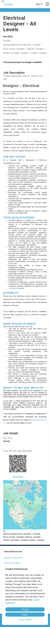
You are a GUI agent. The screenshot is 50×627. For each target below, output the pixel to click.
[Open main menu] (47, 4)
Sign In (39, 4)
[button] (25, 504)
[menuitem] (7, 4)
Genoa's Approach (13, 557)
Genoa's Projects (12, 562)
